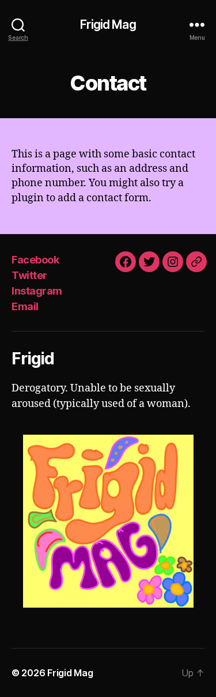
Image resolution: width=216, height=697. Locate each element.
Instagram (37, 291)
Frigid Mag (107, 24)
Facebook (35, 260)
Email (25, 306)
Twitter (29, 275)
